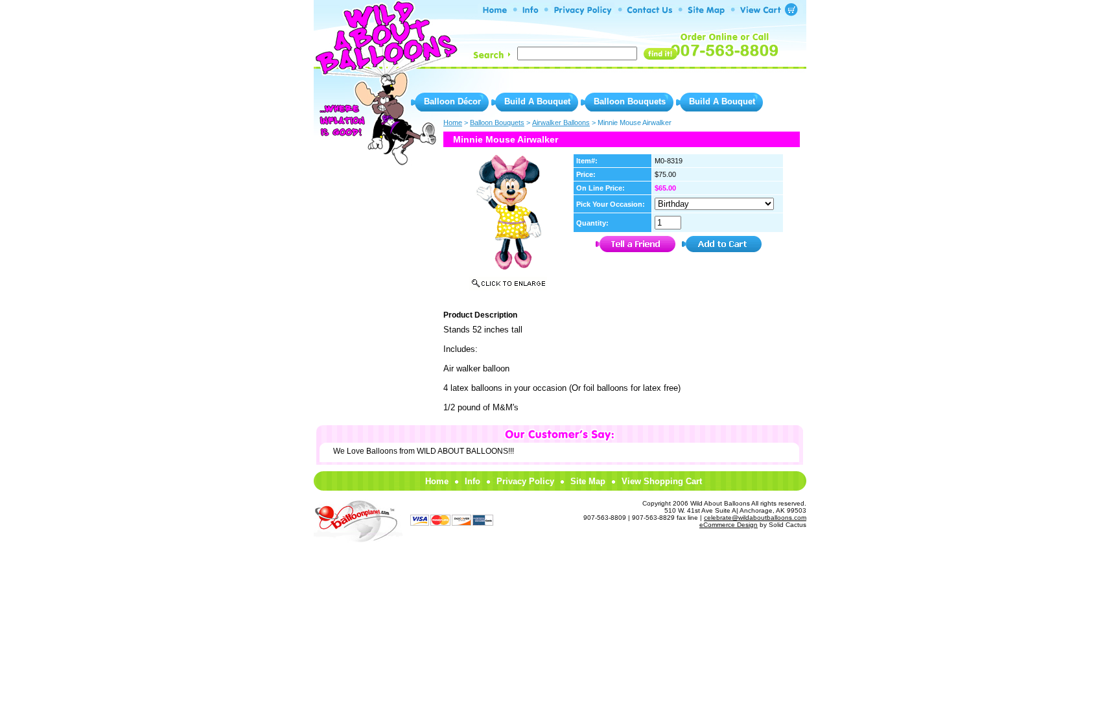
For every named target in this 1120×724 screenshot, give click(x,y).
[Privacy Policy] (582, 12)
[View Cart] (763, 12)
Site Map (587, 481)
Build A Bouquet (537, 101)
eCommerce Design (728, 524)
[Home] (495, 12)
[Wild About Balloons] (385, 65)
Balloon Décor (452, 101)
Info (472, 481)
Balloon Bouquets (630, 101)
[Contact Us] (649, 12)
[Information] (530, 12)
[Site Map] (706, 12)
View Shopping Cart (662, 481)
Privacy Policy (525, 481)
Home (437, 481)
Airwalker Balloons (561, 122)
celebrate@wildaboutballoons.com (755, 517)
